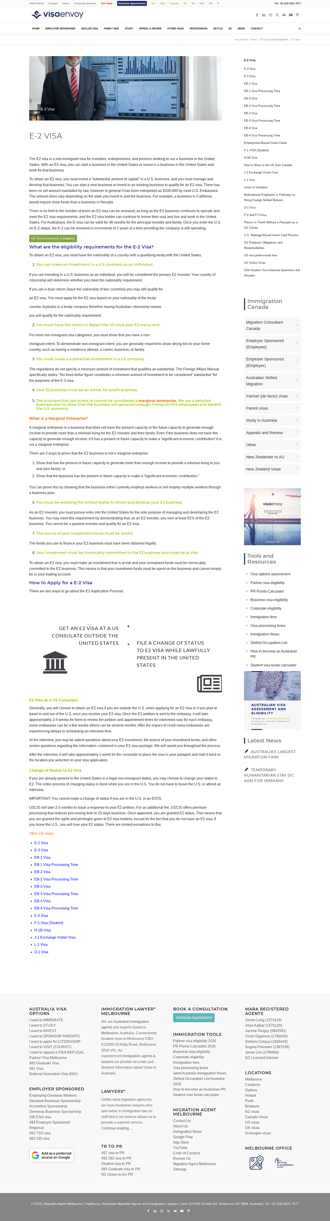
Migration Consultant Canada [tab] (264, 325)
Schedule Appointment (132, 3)
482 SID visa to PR (116, 1158)
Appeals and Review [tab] (264, 432)
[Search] (298, 28)
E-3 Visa (41, 850)
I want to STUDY (42, 1025)
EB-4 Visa (42, 901)
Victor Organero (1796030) (266, 1036)
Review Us (182, 1158)
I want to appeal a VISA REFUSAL (56, 1052)
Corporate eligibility (266, 608)
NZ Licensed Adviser (261, 1058)
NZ (185, 3)
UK (153, 3)
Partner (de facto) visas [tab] (267, 396)
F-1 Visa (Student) (48, 923)
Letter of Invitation (256, 187)
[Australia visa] (272, 700)
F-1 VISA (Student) (256, 150)
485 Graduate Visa (44, 1063)
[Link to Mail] (284, 14)
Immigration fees (264, 617)
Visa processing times (268, 626)
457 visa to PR (113, 1153)
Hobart (250, 1095)
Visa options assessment (270, 574)
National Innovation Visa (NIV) (53, 1074)
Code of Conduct (186, 1153)
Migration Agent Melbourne (194, 1164)
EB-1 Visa (42, 857)
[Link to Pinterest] (297, 14)
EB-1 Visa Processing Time (56, 865)
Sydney (251, 1090)
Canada (174, 3)
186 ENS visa (40, 1117)
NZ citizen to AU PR (117, 1174)
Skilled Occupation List (269, 643)
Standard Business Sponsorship (55, 1101)
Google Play (183, 1137)
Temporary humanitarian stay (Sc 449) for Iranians (269, 775)
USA (162, 3)
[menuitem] (37, 3)
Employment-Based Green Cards (265, 143)
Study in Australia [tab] (261, 420)
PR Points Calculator (267, 591)
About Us (180, 1126)
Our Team (106, 3)
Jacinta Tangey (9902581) (265, 1031)
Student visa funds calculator (273, 665)
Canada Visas (256, 1117)
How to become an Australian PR (199, 1089)
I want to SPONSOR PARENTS (54, 1036)
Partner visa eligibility (268, 583)
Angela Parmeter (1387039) (267, 1047)
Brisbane (252, 1106)
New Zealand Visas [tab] (263, 469)
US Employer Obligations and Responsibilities (263, 245)
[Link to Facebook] (257, 14)
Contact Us (182, 1121)
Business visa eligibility (269, 600)
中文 (202, 3)
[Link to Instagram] (270, 14)
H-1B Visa (42, 930)
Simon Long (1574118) (263, 1020)
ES (210, 3)
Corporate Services (85, 3)
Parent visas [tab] (257, 408)
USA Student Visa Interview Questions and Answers (272, 272)
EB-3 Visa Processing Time (56, 894)
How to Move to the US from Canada (268, 165)
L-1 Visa (41, 944)
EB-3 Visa (42, 886)
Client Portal (36, 3)
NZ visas (252, 1111)
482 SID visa (39, 1138)
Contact (53, 3)
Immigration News (265, 634)
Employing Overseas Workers (53, 1095)
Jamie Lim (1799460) (262, 1052)
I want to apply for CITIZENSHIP (55, 1041)
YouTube (180, 1148)
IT (218, 3)
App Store (181, 1142)
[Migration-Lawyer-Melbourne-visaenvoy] (272, 516)
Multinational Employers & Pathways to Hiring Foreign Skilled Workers (269, 197)
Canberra (252, 1085)
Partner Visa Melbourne (48, 1058)
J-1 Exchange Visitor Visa (54, 937)
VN (193, 3)
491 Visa (36, 1068)
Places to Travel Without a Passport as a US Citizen (271, 225)
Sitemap (179, 1169)
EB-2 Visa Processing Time (56, 879)
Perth (249, 1101)
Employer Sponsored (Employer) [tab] (265, 362)
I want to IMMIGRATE (46, 1020)
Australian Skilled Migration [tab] (261, 381)
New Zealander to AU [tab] (265, 457)
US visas (252, 1122)
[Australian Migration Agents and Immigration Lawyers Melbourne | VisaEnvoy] (64, 15)
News (66, 3)
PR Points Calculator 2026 (194, 1046)
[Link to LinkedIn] (263, 14)
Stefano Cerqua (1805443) (266, 1041)
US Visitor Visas (255, 262)
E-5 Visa (41, 916)
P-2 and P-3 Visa (255, 215)
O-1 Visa (41, 952)
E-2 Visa (41, 843)
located (107, 1039)
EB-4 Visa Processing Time (56, 908)
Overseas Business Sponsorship (55, 1111)
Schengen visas (258, 1133)
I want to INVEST (43, 1031)
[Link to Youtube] (290, 14)
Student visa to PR (116, 1164)
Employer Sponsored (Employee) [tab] (265, 343)
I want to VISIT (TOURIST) (50, 1047)
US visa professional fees (260, 255)
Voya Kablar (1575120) (263, 1025)
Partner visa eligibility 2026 (194, 1041)
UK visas (252, 1128)
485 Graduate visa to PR (120, 1169)
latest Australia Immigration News (199, 1073)
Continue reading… (116, 1128)
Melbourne (109, 1033)
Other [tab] (251, 445)
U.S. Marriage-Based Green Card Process (271, 235)
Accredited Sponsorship (48, 1106)
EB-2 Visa (42, 872)
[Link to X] (277, 14)
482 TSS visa (40, 1133)
